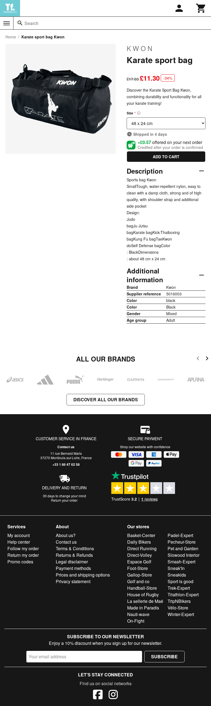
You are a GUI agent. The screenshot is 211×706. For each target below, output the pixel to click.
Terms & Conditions (75, 548)
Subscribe (164, 656)
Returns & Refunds (74, 555)
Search (31, 23)
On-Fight (135, 621)
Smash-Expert (181, 561)
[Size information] (139, 113)
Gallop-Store (139, 575)
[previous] (198, 359)
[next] (207, 359)
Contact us (65, 447)
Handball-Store (142, 588)
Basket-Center (141, 535)
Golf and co (138, 581)
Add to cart (166, 156)
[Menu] (6, 23)
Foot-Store (137, 568)
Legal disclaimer (72, 561)
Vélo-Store (178, 608)
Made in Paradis (143, 608)
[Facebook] (97, 695)
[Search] (20, 23)
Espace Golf (139, 561)
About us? (66, 535)
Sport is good (180, 581)
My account (18, 535)
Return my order (23, 555)
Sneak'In (176, 568)
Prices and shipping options (83, 575)
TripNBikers (179, 601)
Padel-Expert (180, 535)
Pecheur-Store (182, 542)
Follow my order (23, 548)
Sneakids (177, 575)
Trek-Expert (179, 588)
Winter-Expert (181, 614)
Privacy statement (73, 581)
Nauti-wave (138, 614)
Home (10, 36)
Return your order (64, 500)
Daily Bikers (139, 542)
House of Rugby (143, 594)
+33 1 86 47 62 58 (66, 464)
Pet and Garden (183, 548)
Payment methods (73, 568)
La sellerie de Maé (145, 601)
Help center (18, 542)
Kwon (140, 48)
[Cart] (201, 8)
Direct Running (142, 548)
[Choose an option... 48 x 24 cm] (166, 123)
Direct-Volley (139, 555)
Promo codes (20, 561)
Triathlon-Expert (183, 594)
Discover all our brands (105, 399)
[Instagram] (113, 695)
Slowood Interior (183, 555)
